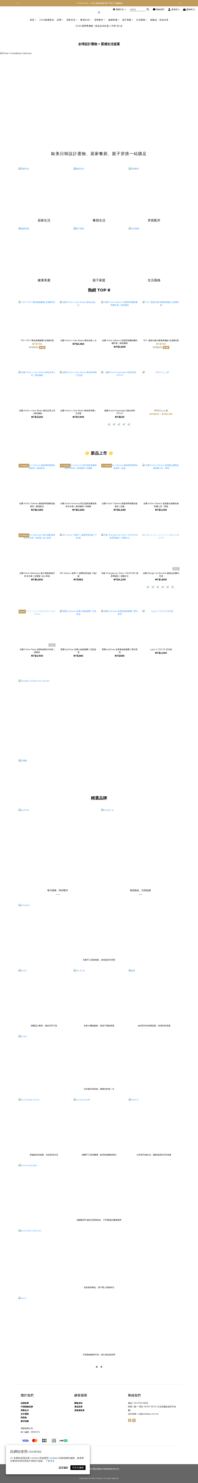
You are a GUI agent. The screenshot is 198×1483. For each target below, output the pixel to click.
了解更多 (50, 1461)
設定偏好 (63, 1467)
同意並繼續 (78, 1467)
